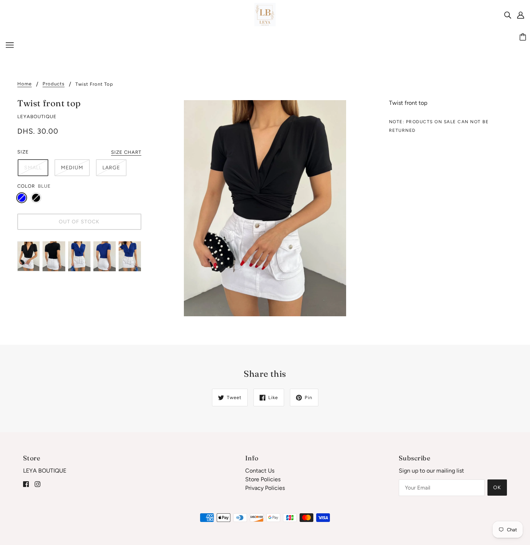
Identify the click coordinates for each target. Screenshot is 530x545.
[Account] (520, 15)
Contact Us (259, 470)
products (54, 83)
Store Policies (263, 479)
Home (24, 83)
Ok (497, 487)
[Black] (36, 197)
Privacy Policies (265, 487)
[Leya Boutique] (265, 14)
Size (23, 152)
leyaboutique (37, 116)
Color (26, 186)
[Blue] (21, 197)
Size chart (126, 152)
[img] (507, 15)
